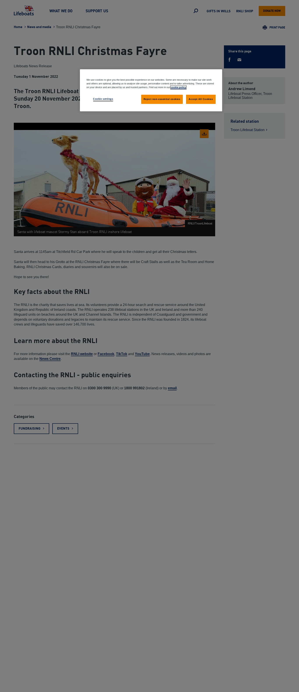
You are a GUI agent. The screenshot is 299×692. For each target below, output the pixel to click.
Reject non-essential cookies (162, 99)
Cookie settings (103, 99)
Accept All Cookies (201, 99)
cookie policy (178, 87)
